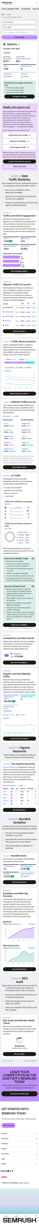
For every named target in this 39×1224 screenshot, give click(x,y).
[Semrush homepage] (6, 3)
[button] (22, 17)
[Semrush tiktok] (6, 1171)
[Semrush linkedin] (2, 1171)
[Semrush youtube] (8, 1171)
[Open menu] (37, 3)
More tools (4, 1138)
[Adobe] (4, 1177)
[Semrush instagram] (4, 1171)
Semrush (4, 1133)
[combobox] (17, 32)
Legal (3, 1159)
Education (7, 53)
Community (5, 1154)
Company (4, 1143)
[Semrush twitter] (13, 1171)
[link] (10, 8)
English (3, 1163)
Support (4, 1148)
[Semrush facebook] (10, 1171)
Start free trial (8, 1125)
